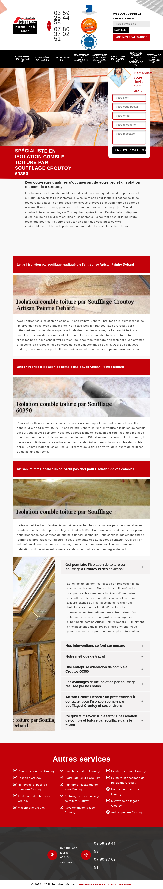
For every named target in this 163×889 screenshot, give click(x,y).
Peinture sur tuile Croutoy (128, 771)
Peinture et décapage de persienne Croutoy (128, 780)
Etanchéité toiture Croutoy (82, 771)
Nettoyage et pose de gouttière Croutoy (32, 787)
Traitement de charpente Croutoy (34, 798)
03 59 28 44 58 (62, 18)
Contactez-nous (120, 884)
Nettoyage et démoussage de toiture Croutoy (82, 798)
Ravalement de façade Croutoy (80, 810)
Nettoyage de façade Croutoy (125, 803)
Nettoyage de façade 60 (118, 59)
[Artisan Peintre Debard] (25, 19)
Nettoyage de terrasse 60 (154, 59)
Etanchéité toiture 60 (42, 58)
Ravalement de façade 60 (23, 59)
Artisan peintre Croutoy (127, 812)
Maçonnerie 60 (61, 58)
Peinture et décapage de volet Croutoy (81, 787)
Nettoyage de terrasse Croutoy (126, 792)
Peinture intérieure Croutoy (36, 771)
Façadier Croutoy (29, 777)
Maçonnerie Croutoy (31, 807)
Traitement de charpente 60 (81, 59)
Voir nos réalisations (131, 37)
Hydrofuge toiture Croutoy (82, 777)
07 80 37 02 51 (62, 34)
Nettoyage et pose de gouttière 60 (99, 59)
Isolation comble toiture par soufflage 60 (136, 59)
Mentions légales (92, 884)
